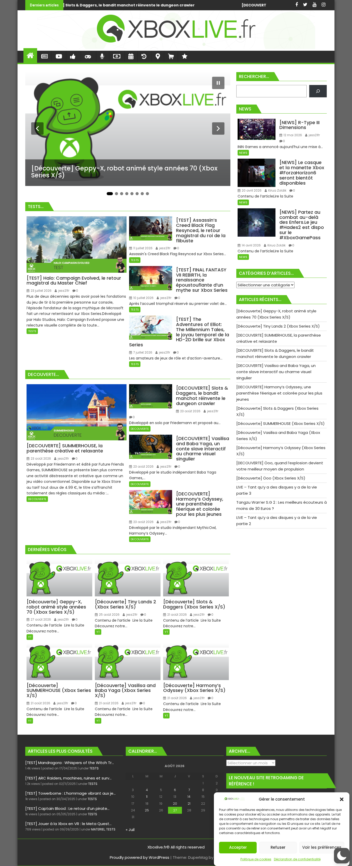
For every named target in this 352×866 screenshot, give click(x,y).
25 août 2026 (109, 614)
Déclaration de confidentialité (297, 859)
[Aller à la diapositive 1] (110, 193)
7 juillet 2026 (142, 352)
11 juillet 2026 (142, 248)
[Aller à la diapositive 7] (142, 193)
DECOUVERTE (37, 499)
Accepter (238, 847)
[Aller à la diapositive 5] (131, 193)
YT (29, 637)
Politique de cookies (255, 859)
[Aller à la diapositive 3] (121, 193)
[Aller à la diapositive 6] (137, 193)
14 (189, 796)
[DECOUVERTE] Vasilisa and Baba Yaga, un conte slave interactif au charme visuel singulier (207, 5)
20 (175, 803)
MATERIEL (98, 829)
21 (189, 803)
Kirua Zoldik (276, 190)
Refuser (278, 847)
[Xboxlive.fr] (176, 47)
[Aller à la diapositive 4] (126, 193)
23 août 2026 (40, 458)
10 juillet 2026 (143, 298)
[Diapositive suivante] (218, 128)
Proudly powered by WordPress (139, 857)
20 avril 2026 (251, 190)
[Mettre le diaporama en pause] (218, 83)
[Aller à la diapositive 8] (147, 193)
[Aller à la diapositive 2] (116, 193)
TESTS (32, 331)
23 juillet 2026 (41, 290)
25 (147, 810)
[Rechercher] (318, 91)
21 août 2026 (176, 614)
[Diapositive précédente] (37, 128)
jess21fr (63, 290)
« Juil (130, 829)
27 (175, 810)
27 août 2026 (40, 619)
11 (147, 796)
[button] (341, 799)
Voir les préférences (321, 847)
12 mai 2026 (292, 135)
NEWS (243, 153)
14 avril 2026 (251, 245)
